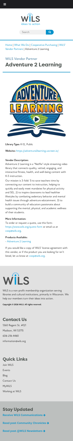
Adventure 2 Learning (19, 241)
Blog (5, 375)
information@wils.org (14, 341)
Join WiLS (8, 364)
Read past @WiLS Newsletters (23, 431)
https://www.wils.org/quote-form (23, 226)
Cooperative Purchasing (44, 45)
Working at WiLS (12, 391)
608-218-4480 (11, 335)
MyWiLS (7, 386)
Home (8, 45)
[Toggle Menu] (5, 4)
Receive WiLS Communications (23, 415)
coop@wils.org (13, 230)
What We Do (21, 45)
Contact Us (9, 380)
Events (6, 370)
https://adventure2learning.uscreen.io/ (37, 150)
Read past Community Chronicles (25, 423)
